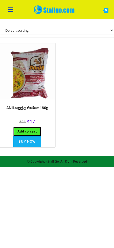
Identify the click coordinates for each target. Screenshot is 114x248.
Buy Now (27, 141)
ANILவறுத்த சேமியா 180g (27, 107)
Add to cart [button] (27, 131)
